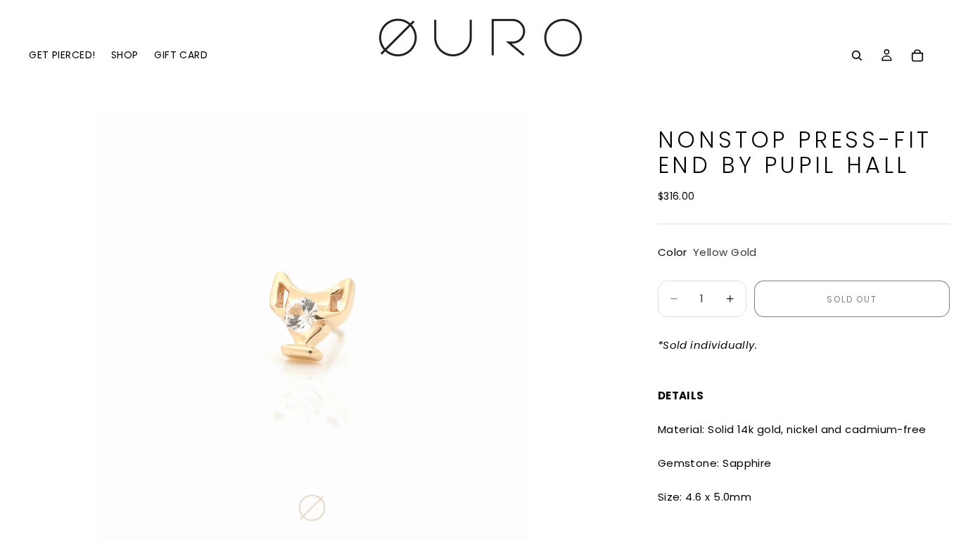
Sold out (852, 299)
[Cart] (917, 55)
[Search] (856, 55)
